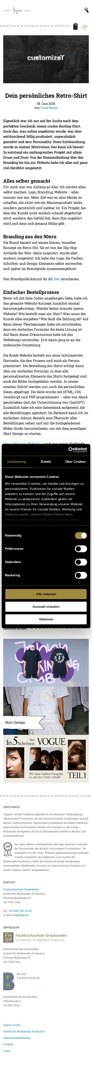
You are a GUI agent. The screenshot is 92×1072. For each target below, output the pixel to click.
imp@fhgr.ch (21, 915)
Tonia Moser (49, 108)
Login (6, 1050)
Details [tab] (46, 461)
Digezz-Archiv (12, 1025)
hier (57, 279)
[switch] (81, 548)
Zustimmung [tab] (16, 461)
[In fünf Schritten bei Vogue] (46, 759)
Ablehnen (46, 619)
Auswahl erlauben (46, 606)
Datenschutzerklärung (16, 1037)
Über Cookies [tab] (75, 461)
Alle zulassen (46, 594)
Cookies (8, 1044)
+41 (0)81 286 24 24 (20, 910)
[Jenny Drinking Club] (46, 663)
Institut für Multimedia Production (24, 1031)
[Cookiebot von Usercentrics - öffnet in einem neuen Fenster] (68, 450)
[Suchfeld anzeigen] (87, 10)
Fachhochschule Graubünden (21, 889)
